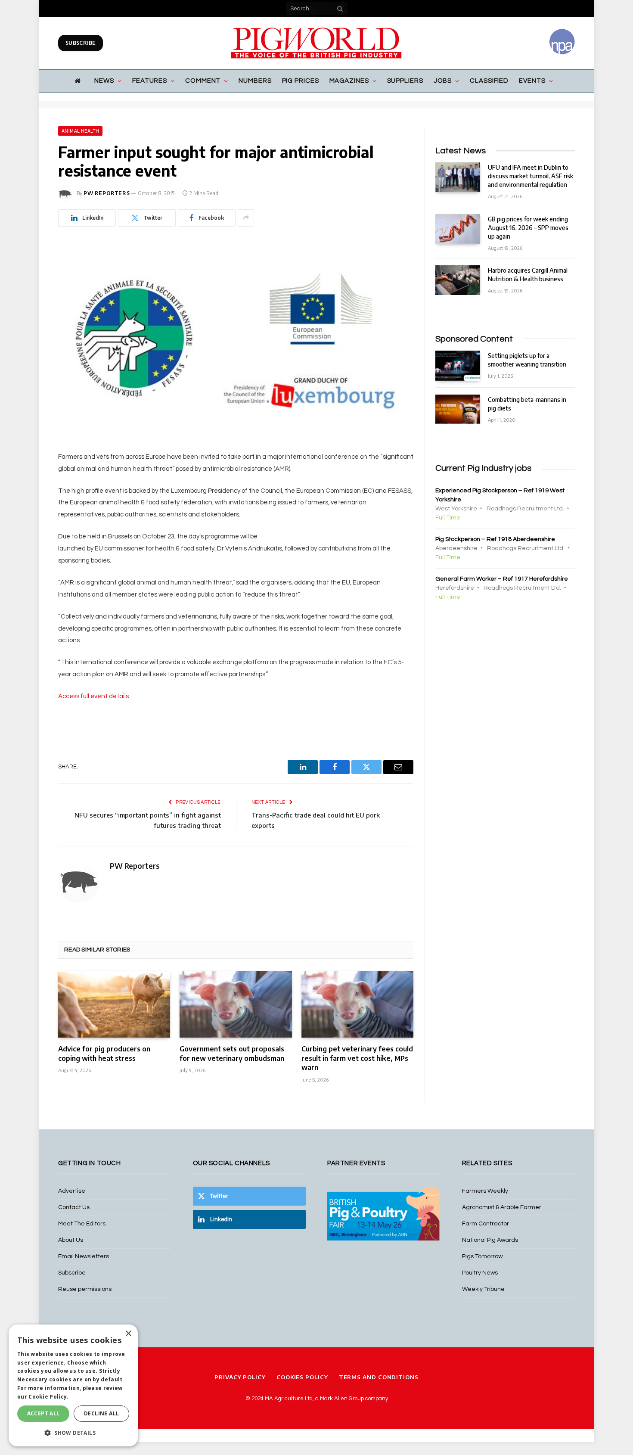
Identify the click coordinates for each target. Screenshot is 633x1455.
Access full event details (93, 696)
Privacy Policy (240, 1377)
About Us (70, 1240)
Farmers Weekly (485, 1191)
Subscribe (80, 43)
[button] (73, 1432)
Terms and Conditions (379, 1377)
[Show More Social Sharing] (246, 218)
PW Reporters (107, 193)
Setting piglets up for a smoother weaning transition (527, 360)
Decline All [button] (101, 1413)
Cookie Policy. (48, 1396)
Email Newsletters (83, 1256)
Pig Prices (300, 81)
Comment (202, 81)
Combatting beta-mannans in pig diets (527, 404)
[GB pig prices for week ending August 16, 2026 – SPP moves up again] (457, 229)
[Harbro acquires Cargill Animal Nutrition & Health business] (457, 280)
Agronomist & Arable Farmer (501, 1207)
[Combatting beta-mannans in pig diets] (457, 409)
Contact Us (74, 1207)
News (104, 81)
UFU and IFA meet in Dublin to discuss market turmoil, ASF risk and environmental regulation (530, 176)
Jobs (443, 81)
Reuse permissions (85, 1289)
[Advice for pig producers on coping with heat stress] (114, 1004)
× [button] (128, 1334)
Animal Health (80, 131)
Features (149, 81)
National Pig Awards (490, 1240)
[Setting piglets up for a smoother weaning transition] (457, 365)
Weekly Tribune (483, 1289)
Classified (489, 81)
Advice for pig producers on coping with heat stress (104, 1054)
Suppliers (405, 81)
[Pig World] (316, 43)
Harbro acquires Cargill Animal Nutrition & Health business (528, 275)
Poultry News (480, 1273)
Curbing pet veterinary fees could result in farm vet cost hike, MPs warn (357, 1058)
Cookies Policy (302, 1377)
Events (532, 81)
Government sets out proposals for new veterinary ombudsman (232, 1054)
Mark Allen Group (342, 1399)
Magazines (349, 81)
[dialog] (73, 1385)
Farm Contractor (485, 1224)
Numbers (255, 81)
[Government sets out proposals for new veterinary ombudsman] (236, 1004)
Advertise (71, 1191)
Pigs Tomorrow (482, 1256)
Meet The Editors (82, 1224)
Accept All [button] (43, 1413)
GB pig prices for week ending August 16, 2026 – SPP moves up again (528, 227)
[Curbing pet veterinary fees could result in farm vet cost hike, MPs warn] (357, 1004)
